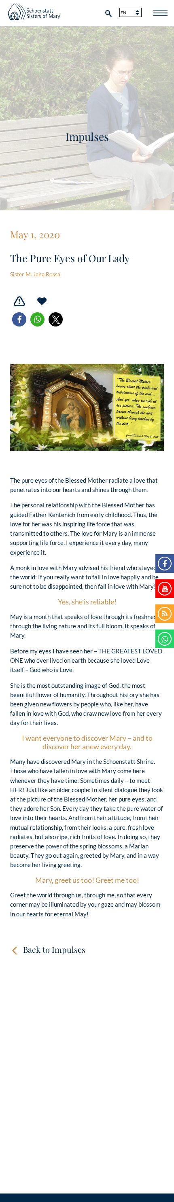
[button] (19, 319)
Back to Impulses (54, 949)
